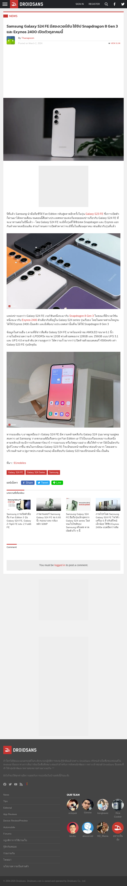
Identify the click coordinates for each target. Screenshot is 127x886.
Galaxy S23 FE (94, 213)
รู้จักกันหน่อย (10, 846)
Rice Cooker (118, 815)
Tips (5, 801)
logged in (59, 565)
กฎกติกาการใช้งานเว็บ (15, 840)
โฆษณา (7, 859)
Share (29, 482)
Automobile (9, 827)
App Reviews (10, 814)
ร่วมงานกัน (9, 853)
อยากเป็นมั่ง (118, 838)
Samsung (53, 472)
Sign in (80, 4)
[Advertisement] (63, 73)
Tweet (44, 482)
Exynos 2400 (29, 320)
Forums (7, 833)
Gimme (88, 812)
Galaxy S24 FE (15, 472)
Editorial (7, 807)
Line (58, 482)
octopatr (72, 813)
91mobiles (20, 463)
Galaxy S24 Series (36, 472)
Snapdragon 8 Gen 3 (81, 315)
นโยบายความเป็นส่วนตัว (16, 866)
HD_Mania (102, 836)
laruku (72, 836)
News (13, 16)
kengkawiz (102, 813)
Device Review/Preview (15, 820)
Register (94, 4)
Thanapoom (27, 38)
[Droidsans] (26, 4)
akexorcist (88, 836)
